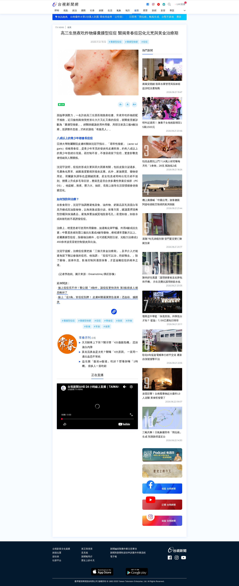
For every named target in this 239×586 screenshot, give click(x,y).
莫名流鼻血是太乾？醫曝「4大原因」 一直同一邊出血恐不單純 (110, 354)
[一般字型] (127, 104)
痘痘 (145, 41)
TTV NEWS (59, 27)
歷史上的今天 (88, 560)
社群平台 (56, 560)
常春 (98, 326)
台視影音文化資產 (61, 548)
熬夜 (120, 320)
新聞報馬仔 (86, 556)
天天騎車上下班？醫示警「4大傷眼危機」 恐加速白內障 (110, 345)
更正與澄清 (86, 548)
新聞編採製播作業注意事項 (123, 548)
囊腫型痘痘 (116, 41)
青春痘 (109, 320)
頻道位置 (56, 552)
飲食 (88, 326)
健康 (69, 27)
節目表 (55, 556)
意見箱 (84, 552)
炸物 (130, 320)
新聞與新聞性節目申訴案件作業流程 (128, 552)
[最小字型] (120, 104)
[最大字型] (134, 104)
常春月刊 (85, 337)
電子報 (113, 556)
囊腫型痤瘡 (132, 41)
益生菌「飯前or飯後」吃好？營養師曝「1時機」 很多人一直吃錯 (110, 364)
